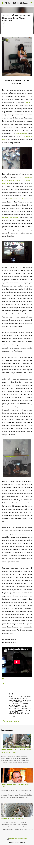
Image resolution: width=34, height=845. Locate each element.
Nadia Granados (21, 133)
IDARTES (28, 102)
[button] (3, 27)
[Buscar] (31, 3)
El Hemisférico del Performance (21, 199)
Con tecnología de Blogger (18, 838)
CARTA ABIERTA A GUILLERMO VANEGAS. (14, 818)
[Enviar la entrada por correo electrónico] (3, 679)
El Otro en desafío (10, 217)
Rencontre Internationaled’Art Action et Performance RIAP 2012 (17, 180)
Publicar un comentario (11, 721)
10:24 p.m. (12, 716)
